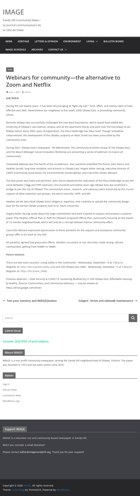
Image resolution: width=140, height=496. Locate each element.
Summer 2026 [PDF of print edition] (25, 341)
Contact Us (55, 49)
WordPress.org (11, 401)
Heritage (23, 41)
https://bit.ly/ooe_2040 (33, 271)
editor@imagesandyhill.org (35, 452)
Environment (72, 41)
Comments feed (12, 395)
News (8, 41)
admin (28, 92)
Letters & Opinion (46, 41)
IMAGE (13, 12)
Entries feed (10, 389)
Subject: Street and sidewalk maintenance (106, 301)
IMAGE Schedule (15, 49)
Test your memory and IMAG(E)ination (32, 301)
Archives (37, 49)
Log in (6, 384)
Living (90, 41)
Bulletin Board (113, 41)
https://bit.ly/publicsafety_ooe (37, 266)
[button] (96, 41)
